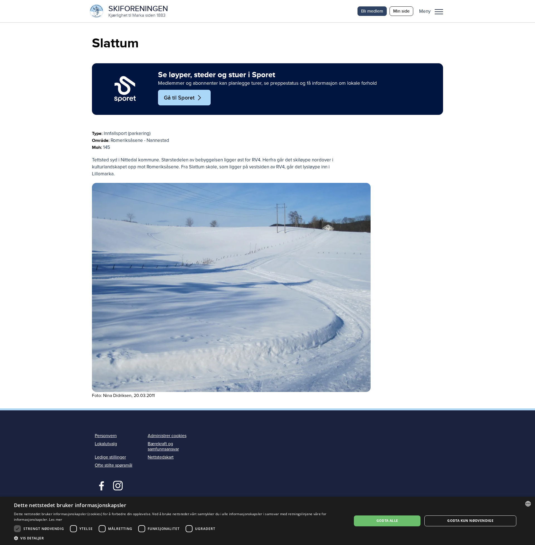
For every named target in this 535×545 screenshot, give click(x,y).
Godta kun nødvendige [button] (470, 520)
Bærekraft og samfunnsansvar (163, 446)
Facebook (100, 485)
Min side (401, 11)
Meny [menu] (439, 11)
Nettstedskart (161, 457)
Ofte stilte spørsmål (113, 465)
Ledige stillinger (110, 457)
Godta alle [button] (387, 520)
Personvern (106, 436)
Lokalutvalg (106, 444)
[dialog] (267, 521)
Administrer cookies (167, 436)
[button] (433, 11)
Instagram (117, 485)
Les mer (55, 519)
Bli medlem (372, 11)
